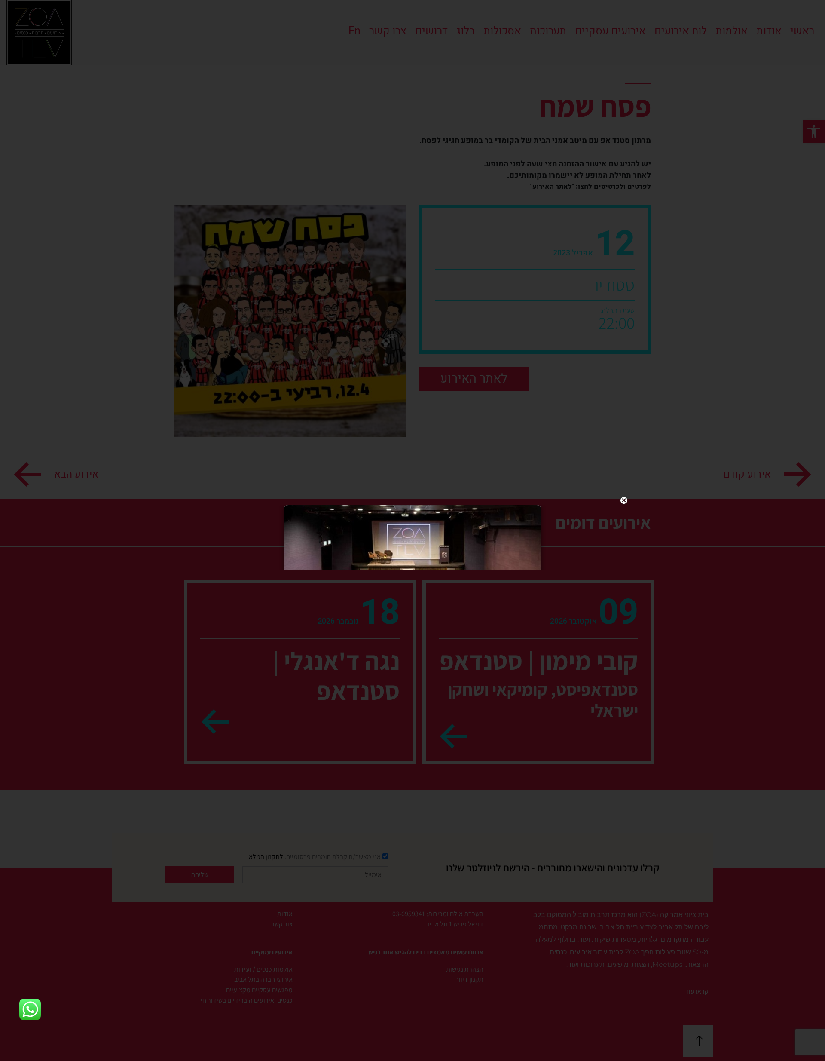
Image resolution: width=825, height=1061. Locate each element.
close (624, 500)
